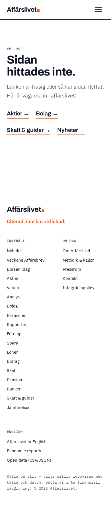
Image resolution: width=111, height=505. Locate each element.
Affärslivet (21, 9)
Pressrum (72, 269)
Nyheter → (71, 130)
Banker (14, 389)
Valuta (13, 287)
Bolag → (47, 113)
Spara (12, 343)
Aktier (12, 278)
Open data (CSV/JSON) (29, 460)
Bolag (12, 306)
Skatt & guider (20, 398)
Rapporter (16, 324)
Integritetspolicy (78, 287)
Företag (14, 333)
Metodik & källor (78, 260)
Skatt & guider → (28, 130)
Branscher (17, 315)
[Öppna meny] (98, 9)
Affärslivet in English (27, 441)
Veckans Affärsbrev (25, 260)
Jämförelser (18, 407)
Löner (12, 352)
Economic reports (24, 450)
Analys (13, 297)
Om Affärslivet (76, 250)
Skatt (12, 370)
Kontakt (70, 278)
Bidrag (13, 361)
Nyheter (14, 250)
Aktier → (18, 113)
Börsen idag (18, 269)
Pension (14, 379)
